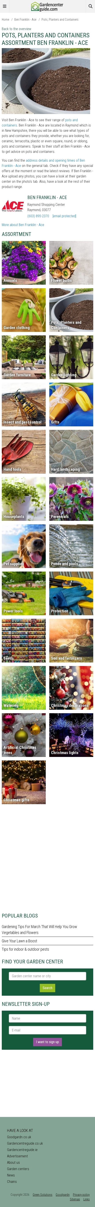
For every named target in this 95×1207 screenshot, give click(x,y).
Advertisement (17, 1156)
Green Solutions (42, 1194)
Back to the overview (16, 29)
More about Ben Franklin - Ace (23, 225)
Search (47, 988)
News (11, 1175)
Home (5, 19)
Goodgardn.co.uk (19, 1137)
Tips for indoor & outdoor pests (25, 949)
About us (13, 1162)
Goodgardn (63, 1194)
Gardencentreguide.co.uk (25, 1143)
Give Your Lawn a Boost (19, 941)
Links (86, 1199)
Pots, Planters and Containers (60, 19)
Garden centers (18, 1169)
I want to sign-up (47, 1042)
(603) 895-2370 (38, 216)
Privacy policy (81, 1194)
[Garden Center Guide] (47, 6)
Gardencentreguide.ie (22, 1150)
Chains (12, 1182)
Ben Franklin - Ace (25, 19)
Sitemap (75, 1199)
